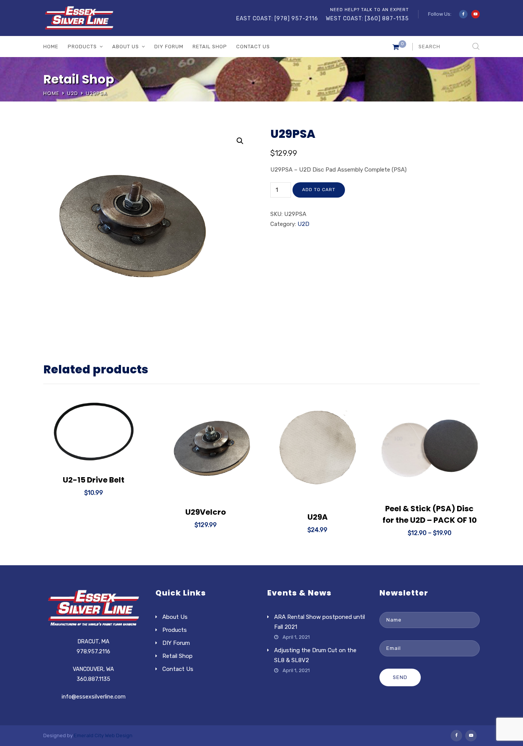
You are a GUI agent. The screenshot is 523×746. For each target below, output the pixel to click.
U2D (72, 93)
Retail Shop (210, 46)
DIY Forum (168, 46)
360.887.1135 (93, 679)
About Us (125, 46)
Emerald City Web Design (103, 735)
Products (82, 46)
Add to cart (318, 189)
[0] (395, 48)
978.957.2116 (93, 651)
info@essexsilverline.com (94, 697)
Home (51, 46)
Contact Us (253, 46)
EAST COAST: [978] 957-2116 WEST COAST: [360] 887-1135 (322, 18)
